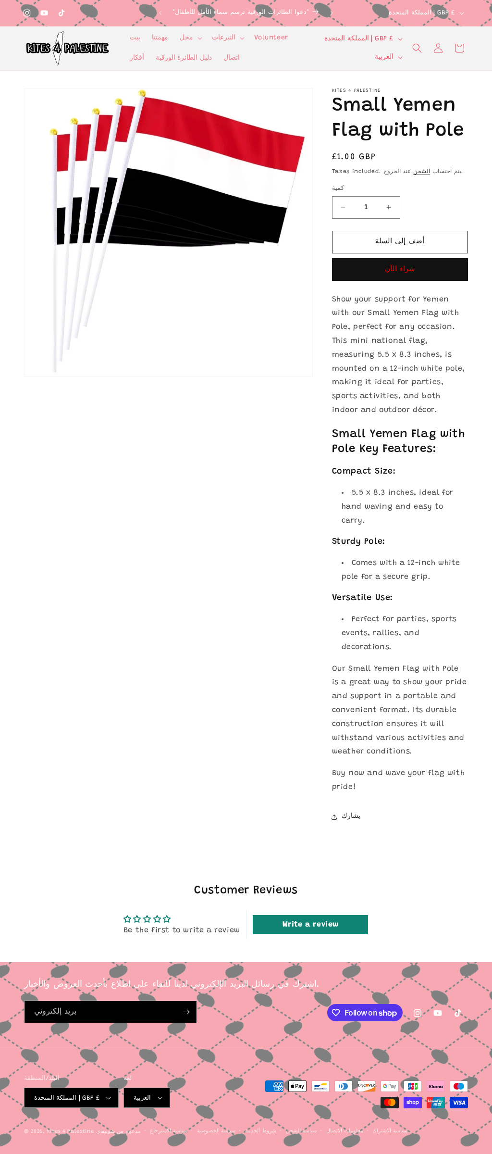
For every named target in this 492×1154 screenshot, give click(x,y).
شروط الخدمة (260, 1131)
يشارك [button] (351, 816)
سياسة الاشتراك (389, 1131)
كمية (338, 188)
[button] (190, 38)
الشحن (421, 172)
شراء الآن (400, 269)
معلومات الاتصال (344, 1131)
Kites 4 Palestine (70, 1131)
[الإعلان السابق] (160, 13)
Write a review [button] (311, 924)
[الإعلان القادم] (331, 13)
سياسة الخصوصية (216, 1131)
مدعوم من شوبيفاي (118, 1131)
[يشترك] (186, 1012)
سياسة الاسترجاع (168, 1131)
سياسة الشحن (301, 1131)
